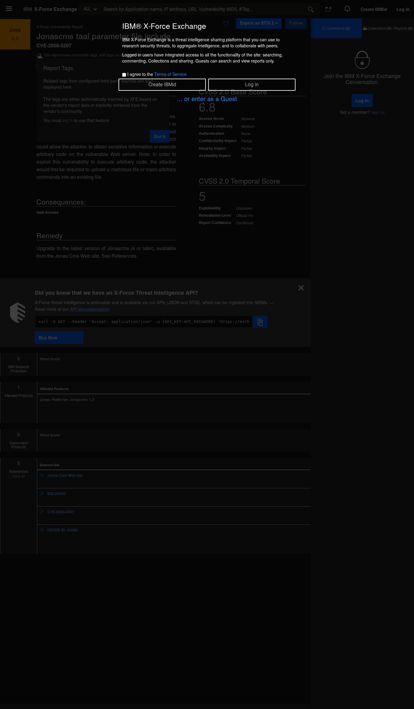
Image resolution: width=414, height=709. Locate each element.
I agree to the (157, 74)
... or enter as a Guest (207, 98)
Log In (252, 84)
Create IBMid (162, 84)
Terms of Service (170, 74)
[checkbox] (124, 75)
